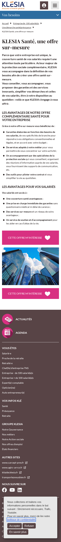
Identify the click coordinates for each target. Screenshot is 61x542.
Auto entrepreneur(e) (13, 392)
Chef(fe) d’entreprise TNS (15, 368)
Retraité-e (7, 363)
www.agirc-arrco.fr (12, 467)
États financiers (10, 449)
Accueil (5, 23)
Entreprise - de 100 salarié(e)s (17, 373)
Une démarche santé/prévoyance (16, 27)
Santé (5, 406)
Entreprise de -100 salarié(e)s (26, 23)
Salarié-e (6, 353)
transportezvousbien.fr (14, 477)
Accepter (14, 525)
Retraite (6, 415)
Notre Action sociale (13, 439)
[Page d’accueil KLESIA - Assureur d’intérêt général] (13, 5)
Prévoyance (8, 410)
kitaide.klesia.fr (10, 472)
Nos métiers (8, 434)
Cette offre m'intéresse (25, 237)
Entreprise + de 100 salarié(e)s (18, 377)
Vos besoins (11, 14)
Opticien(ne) (8, 387)
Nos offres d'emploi (12, 444)
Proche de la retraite (13, 358)
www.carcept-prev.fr (13, 462)
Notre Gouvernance (12, 429)
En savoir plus (17, 532)
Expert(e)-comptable (13, 382)
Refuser (29, 525)
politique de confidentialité (21, 519)
